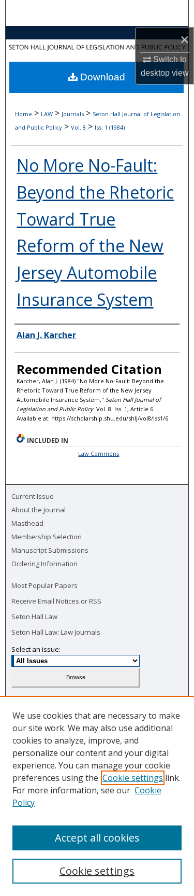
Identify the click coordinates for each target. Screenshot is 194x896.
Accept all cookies (97, 838)
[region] (97, 796)
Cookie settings (132, 777)
